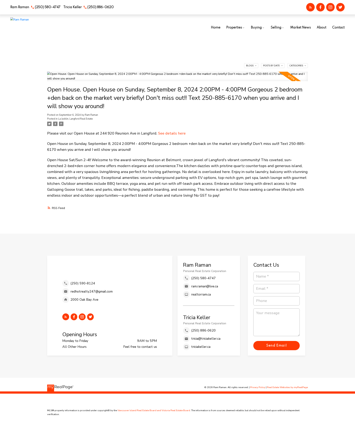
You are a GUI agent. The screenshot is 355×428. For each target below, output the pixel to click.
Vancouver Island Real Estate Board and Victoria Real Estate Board (154, 410)
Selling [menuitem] (276, 27)
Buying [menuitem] (256, 27)
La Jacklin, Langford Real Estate (75, 118)
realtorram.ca (201, 294)
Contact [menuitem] (338, 27)
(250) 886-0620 (100, 7)
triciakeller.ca (200, 346)
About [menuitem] (321, 27)
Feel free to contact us (140, 346)
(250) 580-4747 (47, 7)
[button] (35, 7)
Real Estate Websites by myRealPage (287, 387)
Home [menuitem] (215, 27)
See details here (172, 133)
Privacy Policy (257, 387)
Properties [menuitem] (234, 27)
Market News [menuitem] (300, 27)
